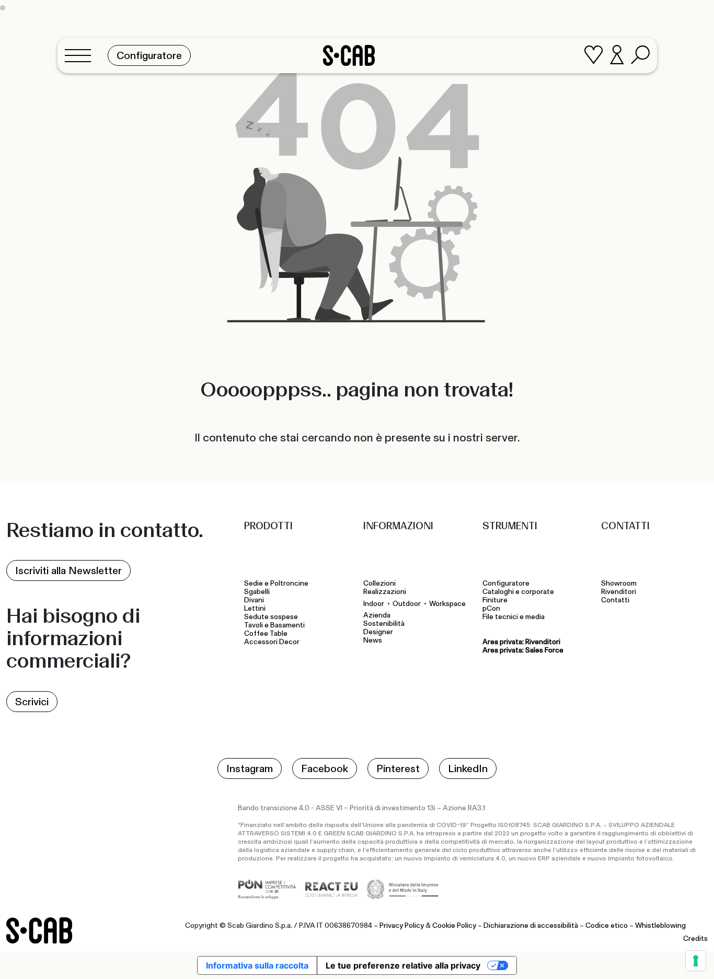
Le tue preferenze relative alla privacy (403, 965)
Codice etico (606, 926)
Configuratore (505, 583)
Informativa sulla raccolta (257, 965)
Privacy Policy (401, 926)
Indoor (373, 603)
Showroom (619, 583)
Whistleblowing (660, 926)
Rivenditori (618, 592)
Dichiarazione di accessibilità (530, 926)
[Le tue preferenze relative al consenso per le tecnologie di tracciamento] (696, 961)
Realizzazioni (384, 592)
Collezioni (379, 583)
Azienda (376, 615)
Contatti (615, 600)
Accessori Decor (272, 642)
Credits (695, 939)
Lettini (255, 608)
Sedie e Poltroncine (276, 583)
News (372, 640)
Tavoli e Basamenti (276, 625)
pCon (491, 608)
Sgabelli (257, 592)
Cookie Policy (454, 926)
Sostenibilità (384, 624)
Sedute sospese (272, 617)
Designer (378, 632)
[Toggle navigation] (81, 55)
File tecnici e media (513, 617)
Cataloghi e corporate (518, 592)
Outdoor (407, 603)
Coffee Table (267, 634)
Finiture (495, 600)
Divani (254, 600)
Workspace (447, 603)
